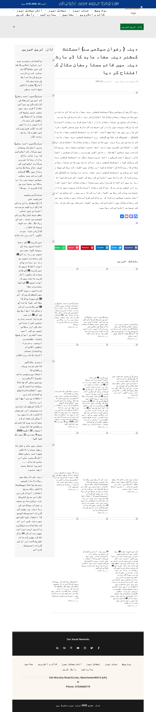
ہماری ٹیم (48, 14)
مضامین (68, 14)
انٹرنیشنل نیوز (29, 10)
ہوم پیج (101, 10)
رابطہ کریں (25, 14)
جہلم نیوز (80, 10)
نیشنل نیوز (57, 10)
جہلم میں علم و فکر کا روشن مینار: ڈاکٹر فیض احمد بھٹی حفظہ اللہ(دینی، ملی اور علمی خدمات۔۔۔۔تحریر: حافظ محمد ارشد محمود (124, 484)
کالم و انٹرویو (92, 14)
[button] (131, 247)
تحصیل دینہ (130, 81)
